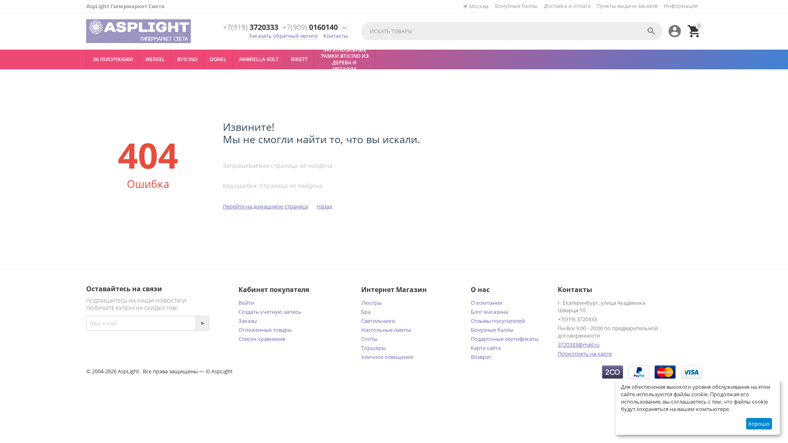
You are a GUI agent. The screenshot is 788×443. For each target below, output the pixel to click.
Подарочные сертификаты (504, 339)
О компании (486, 302)
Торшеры (373, 348)
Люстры (371, 302)
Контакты (335, 35)
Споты (369, 339)
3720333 (250, 27)
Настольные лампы (386, 329)
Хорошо (759, 423)
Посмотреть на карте (585, 353)
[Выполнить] (202, 323)
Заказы (247, 320)
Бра (366, 311)
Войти (246, 302)
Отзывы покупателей (498, 320)
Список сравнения (261, 339)
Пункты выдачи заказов (627, 5)
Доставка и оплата (567, 5)
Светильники (378, 320)
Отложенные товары (265, 329)
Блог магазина (489, 311)
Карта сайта (486, 348)
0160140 (310, 27)
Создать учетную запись (269, 311)
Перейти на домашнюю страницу (266, 206)
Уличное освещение (387, 357)
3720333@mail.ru (579, 344)
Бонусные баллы (516, 5)
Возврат (481, 357)
